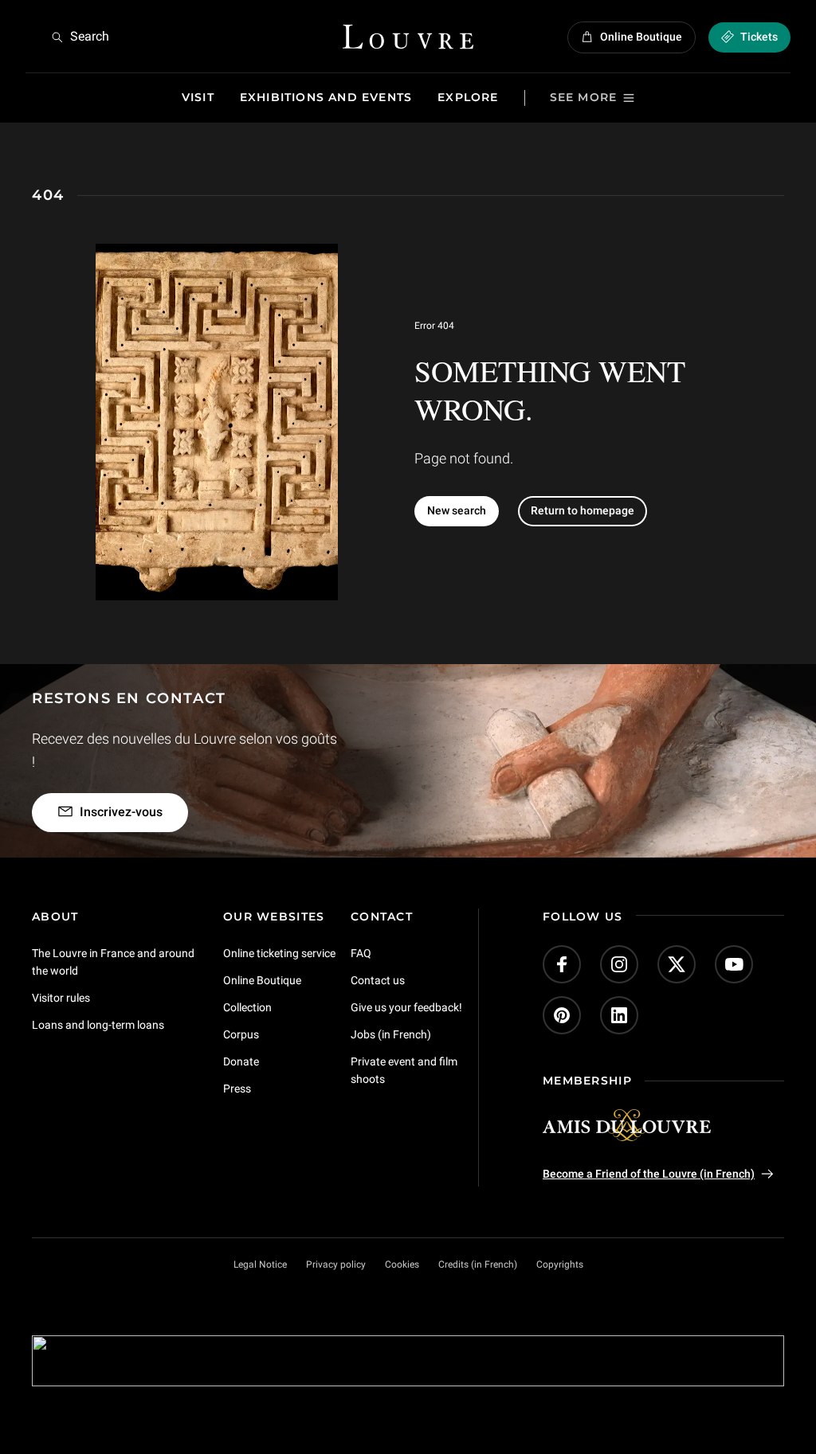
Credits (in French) (477, 1264)
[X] (676, 964)
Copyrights (559, 1264)
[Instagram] (619, 964)
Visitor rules (61, 997)
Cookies (402, 1264)
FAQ (361, 953)
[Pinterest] (562, 1015)
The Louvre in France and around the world (113, 962)
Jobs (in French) (391, 1034)
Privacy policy (336, 1264)
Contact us (378, 980)
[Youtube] (734, 964)
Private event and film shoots (404, 1070)
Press (237, 1088)
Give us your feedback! (406, 1007)
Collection (247, 1007)
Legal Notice (260, 1264)
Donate (241, 1061)
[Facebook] (562, 964)
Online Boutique (262, 980)
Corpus (241, 1034)
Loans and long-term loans (98, 1024)
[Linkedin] (619, 1015)
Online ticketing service (279, 953)
